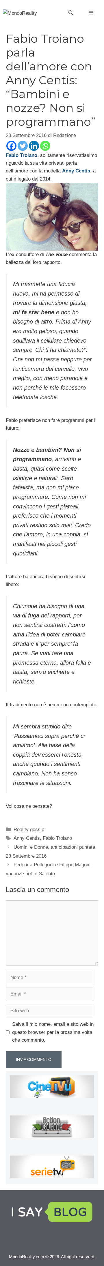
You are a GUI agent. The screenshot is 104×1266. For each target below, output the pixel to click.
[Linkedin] (34, 146)
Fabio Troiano (57, 838)
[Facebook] (11, 146)
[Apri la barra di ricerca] (71, 13)
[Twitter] (23, 146)
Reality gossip (29, 829)
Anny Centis (27, 838)
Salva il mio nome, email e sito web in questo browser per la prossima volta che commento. (53, 1032)
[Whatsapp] (45, 146)
